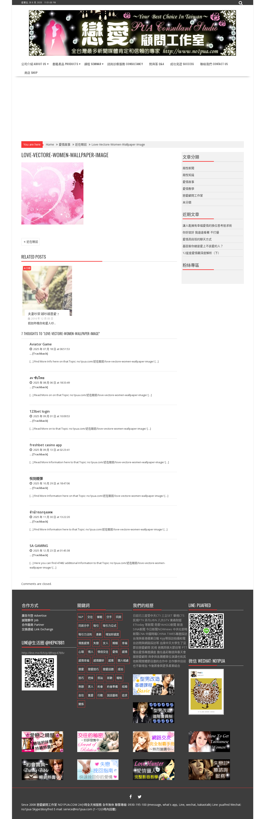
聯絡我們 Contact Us (214, 64)
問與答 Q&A (156, 64)
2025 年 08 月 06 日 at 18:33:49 (51, 382)
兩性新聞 (188, 168)
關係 (81, 704)
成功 (120, 669)
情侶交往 (103, 652)
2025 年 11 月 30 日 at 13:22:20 (51, 517)
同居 (118, 617)
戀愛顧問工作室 (193, 195)
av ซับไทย (37, 377)
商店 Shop (31, 72)
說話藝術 (112, 695)
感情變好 (98, 660)
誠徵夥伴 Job (30, 620)
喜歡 (98, 634)
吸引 (96, 625)
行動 (100, 695)
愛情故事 (188, 182)
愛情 (115, 652)
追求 (124, 695)
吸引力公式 (109, 625)
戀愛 (81, 669)
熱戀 (81, 686)
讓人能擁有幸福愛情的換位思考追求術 (207, 225)
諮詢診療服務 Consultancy (125, 64)
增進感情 (83, 643)
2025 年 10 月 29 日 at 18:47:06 (51, 483)
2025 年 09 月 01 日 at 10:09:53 (51, 416)
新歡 (109, 678)
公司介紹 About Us (33, 64)
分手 (109, 617)
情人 (90, 652)
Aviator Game (41, 344)
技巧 (81, 678)
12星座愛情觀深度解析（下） (202, 253)
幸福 (124, 643)
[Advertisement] (132, 107)
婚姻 (115, 643)
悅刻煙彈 (36, 478)
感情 (124, 652)
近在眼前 (32, 242)
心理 (81, 652)
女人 (105, 643)
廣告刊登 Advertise (34, 615)
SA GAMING (39, 545)
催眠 (99, 617)
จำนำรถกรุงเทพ (41, 512)
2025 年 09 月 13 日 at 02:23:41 (51, 450)
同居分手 (83, 625)
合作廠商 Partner (33, 625)
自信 (81, 695)
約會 (100, 686)
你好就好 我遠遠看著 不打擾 (201, 232)
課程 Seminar (92, 64)
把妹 (90, 678)
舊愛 (90, 695)
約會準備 (112, 686)
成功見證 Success (182, 64)
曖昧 (119, 678)
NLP (80, 617)
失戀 (96, 643)
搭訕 (100, 678)
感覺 (111, 660)
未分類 (27, 268)
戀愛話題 (108, 669)
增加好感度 (112, 634)
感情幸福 (83, 660)
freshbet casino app (46, 445)
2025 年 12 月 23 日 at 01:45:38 (51, 550)
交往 (90, 617)
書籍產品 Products (65, 64)
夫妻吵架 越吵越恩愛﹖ (44, 313)
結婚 (124, 686)
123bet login (40, 411)
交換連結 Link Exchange (37, 629)
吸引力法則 (85, 634)
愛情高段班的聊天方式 (197, 239)
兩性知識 (188, 175)
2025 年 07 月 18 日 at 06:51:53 (51, 349)
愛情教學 (188, 189)
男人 (90, 686)
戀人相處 (123, 660)
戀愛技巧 (93, 669)
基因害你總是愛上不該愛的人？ (203, 246)
